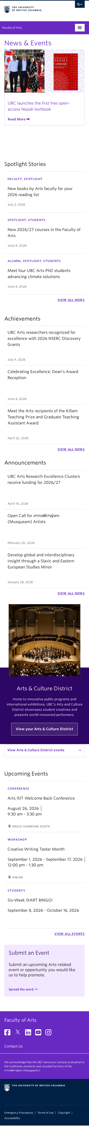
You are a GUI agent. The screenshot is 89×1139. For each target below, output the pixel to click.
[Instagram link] (50, 1034)
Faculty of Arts (12, 27)
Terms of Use (45, 1112)
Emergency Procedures (18, 1112)
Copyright (64, 1112)
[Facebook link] (9, 1034)
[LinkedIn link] (29, 1034)
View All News (71, 300)
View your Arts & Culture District (44, 729)
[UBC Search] (80, 5)
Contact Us (13, 1046)
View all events (69, 934)
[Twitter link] (19, 1034)
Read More (16, 119)
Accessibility (12, 1118)
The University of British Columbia (32, 9)
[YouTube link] (39, 1034)
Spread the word (21, 989)
